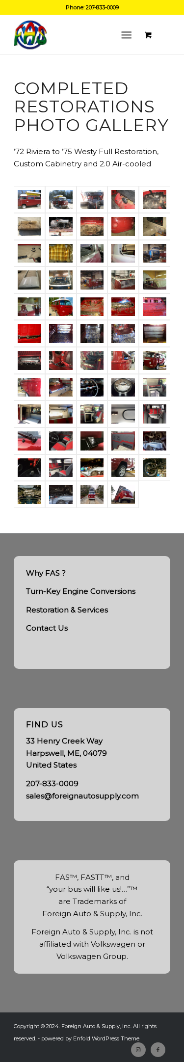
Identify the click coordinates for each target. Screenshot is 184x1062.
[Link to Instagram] (138, 1049)
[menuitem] (128, 35)
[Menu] (126, 35)
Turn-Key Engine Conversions (80, 591)
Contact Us (47, 628)
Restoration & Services (67, 609)
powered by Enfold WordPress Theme (90, 1038)
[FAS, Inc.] (76, 34)
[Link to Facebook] (158, 1049)
